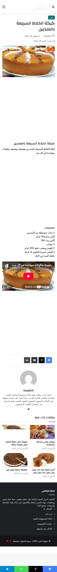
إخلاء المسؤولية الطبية (42, 518)
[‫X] (42, 360)
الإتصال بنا (48, 509)
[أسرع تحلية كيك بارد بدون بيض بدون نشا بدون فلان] (42, 460)
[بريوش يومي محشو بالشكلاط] (42, 432)
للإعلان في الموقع (44, 528)
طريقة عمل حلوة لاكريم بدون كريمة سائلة (16, 443)
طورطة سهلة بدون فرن (16, 470)
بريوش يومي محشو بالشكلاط (45, 443)
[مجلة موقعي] (40, 6)
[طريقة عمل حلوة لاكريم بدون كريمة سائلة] (14, 432)
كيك (51, 17)
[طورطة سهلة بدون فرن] (14, 460)
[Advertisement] (28, 108)
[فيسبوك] (49, 360)
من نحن (48, 514)
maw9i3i (47, 36)
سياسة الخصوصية (44, 523)
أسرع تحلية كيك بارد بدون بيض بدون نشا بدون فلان (43, 471)
